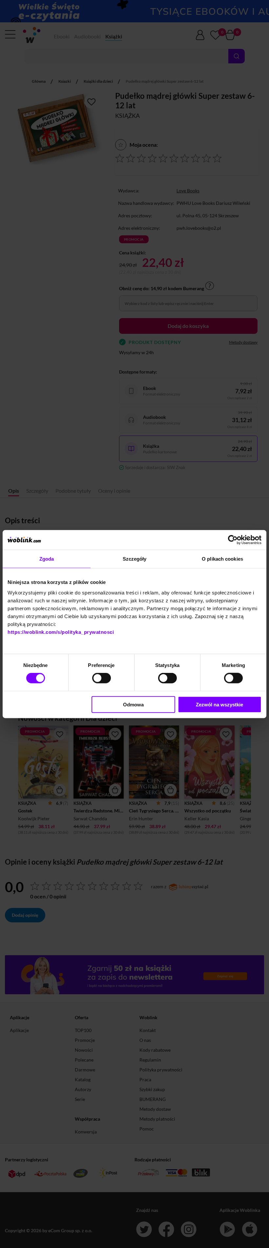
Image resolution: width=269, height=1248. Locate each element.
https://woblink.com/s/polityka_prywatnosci (61, 632)
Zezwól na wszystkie (219, 704)
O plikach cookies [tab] (222, 559)
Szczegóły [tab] (135, 559)
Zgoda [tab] (46, 559)
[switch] (101, 678)
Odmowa (133, 704)
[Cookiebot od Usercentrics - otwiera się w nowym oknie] (232, 540)
